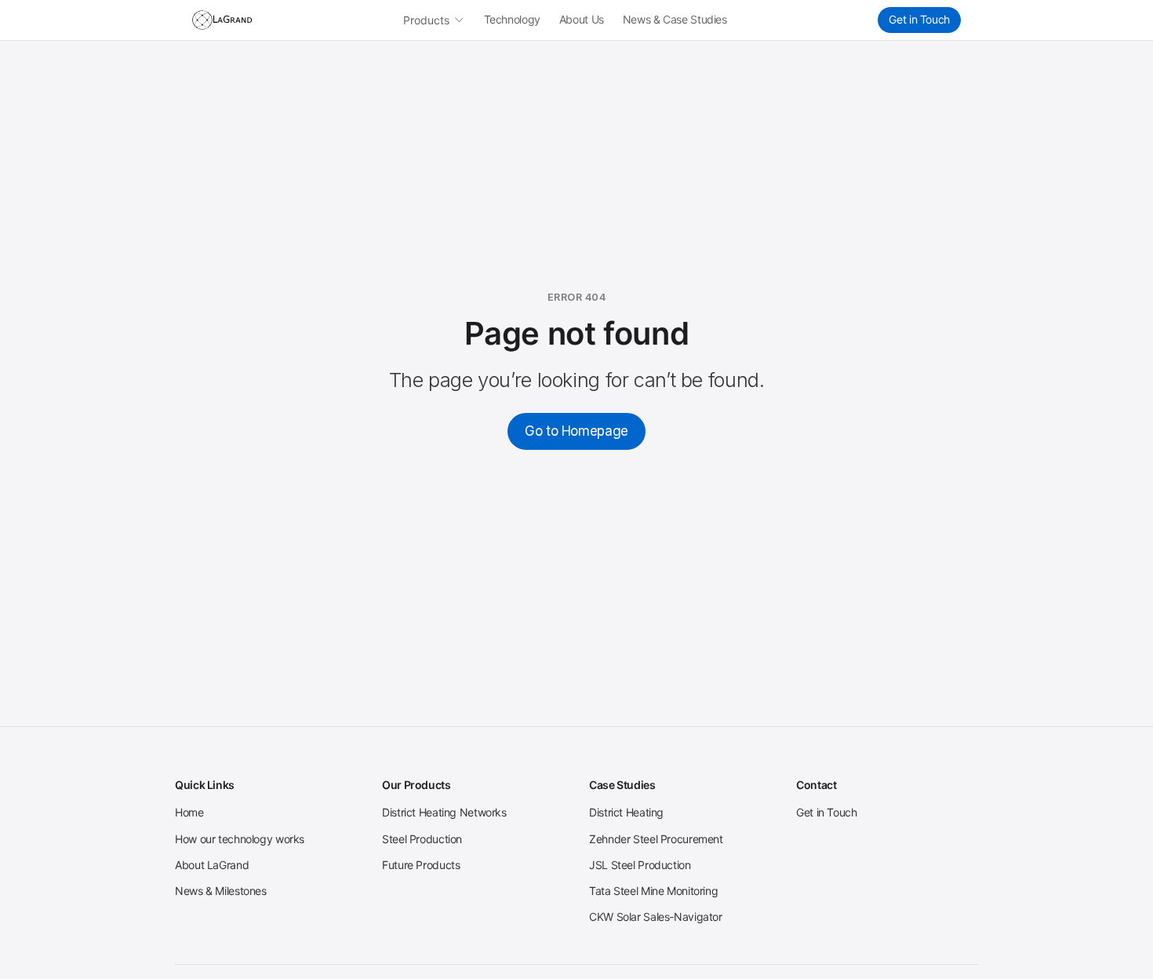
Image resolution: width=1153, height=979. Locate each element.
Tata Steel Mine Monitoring (653, 890)
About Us (581, 19)
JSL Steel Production (640, 864)
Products (426, 20)
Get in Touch (919, 19)
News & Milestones (221, 890)
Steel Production (422, 839)
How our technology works (239, 839)
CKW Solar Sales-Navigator (655, 916)
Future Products (421, 864)
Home (189, 812)
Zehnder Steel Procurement (656, 839)
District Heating (626, 812)
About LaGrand (212, 864)
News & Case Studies (675, 19)
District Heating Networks (444, 812)
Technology (512, 19)
